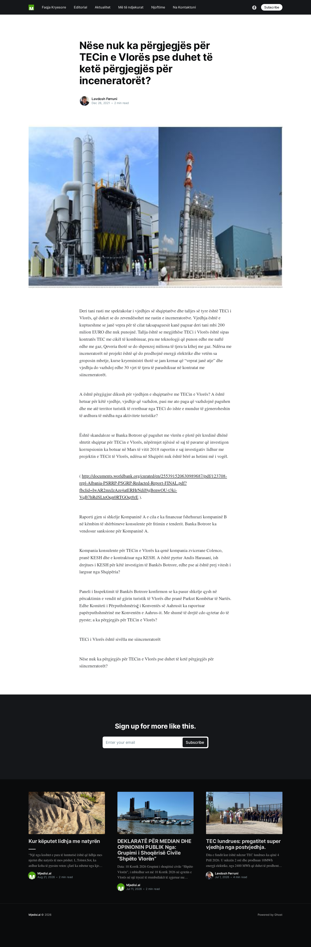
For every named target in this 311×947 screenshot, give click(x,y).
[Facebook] (254, 7)
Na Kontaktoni (184, 7)
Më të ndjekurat (130, 7)
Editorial (80, 7)
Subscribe (271, 7)
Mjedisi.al (44, 873)
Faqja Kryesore (54, 7)
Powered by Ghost (270, 914)
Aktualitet (102, 7)
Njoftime (158, 7)
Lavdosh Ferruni (104, 99)
